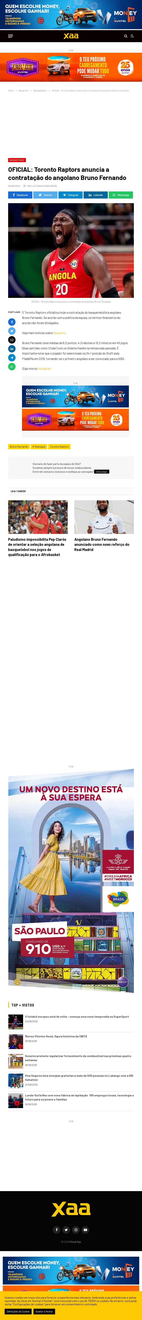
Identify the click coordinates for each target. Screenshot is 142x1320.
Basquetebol (17, 160)
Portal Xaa (75, 1241)
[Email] (12, 340)
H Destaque (39, 446)
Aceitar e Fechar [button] (44, 1311)
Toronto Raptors (59, 446)
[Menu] (10, 36)
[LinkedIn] (12, 348)
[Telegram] (12, 357)
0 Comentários (49, 186)
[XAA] (71, 36)
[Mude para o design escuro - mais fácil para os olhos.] (132, 36)
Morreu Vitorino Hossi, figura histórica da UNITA (56, 1036)
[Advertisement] (71, 124)
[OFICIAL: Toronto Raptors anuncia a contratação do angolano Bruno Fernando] (71, 250)
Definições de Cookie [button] (18, 1311)
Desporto (59, 333)
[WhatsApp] (12, 366)
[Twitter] (12, 331)
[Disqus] (71, 612)
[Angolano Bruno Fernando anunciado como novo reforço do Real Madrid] (104, 517)
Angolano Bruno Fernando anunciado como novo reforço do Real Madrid (101, 544)
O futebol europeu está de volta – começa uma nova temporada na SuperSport (77, 1016)
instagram (44, 368)
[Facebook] (12, 322)
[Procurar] (126, 36)
